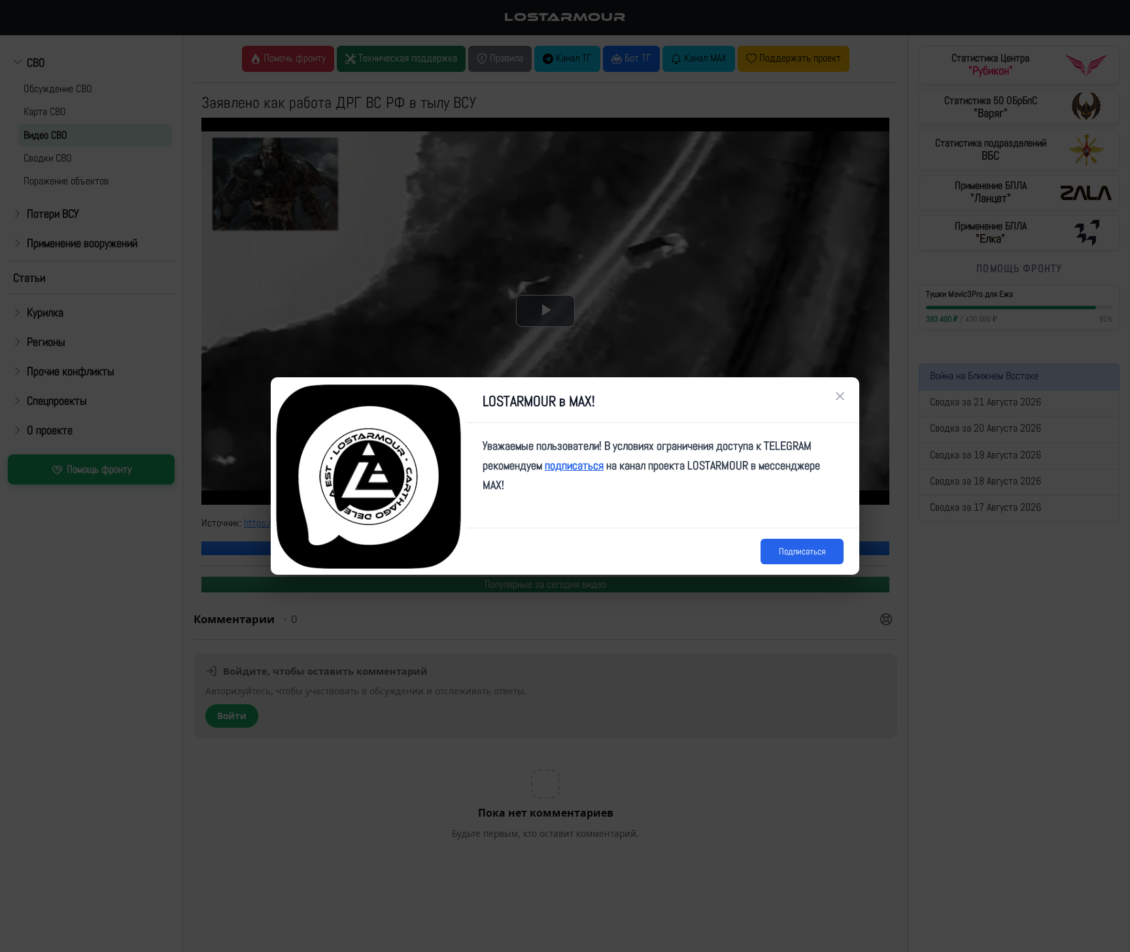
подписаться (574, 465)
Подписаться (802, 551)
